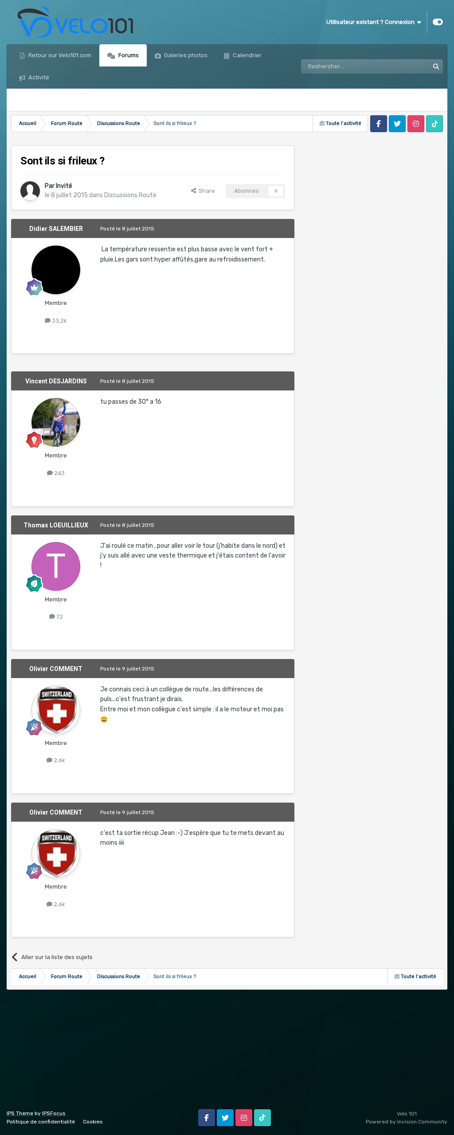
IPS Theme (20, 1113)
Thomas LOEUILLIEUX (55, 525)
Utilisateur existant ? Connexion (371, 22)
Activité (38, 77)
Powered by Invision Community (406, 1122)
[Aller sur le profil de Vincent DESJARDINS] (55, 422)
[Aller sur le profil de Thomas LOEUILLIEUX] (55, 566)
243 (59, 473)
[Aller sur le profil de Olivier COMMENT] (55, 710)
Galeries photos (185, 55)
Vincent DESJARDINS (56, 381)
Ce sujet (406, 66)
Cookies (93, 1122)
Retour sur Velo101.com (59, 55)
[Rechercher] (436, 66)
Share (205, 190)
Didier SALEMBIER (56, 228)
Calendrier (246, 55)
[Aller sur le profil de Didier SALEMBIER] (55, 270)
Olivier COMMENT (55, 668)
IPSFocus (54, 1113)
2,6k (58, 760)
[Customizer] (437, 22)
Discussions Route (130, 195)
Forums (128, 55)
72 (59, 616)
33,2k (59, 320)
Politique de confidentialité (41, 1122)
